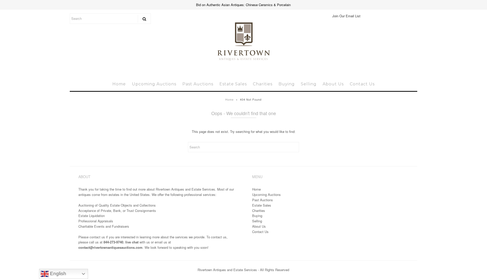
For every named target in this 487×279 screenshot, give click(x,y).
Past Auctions (197, 84)
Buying (287, 84)
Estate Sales (233, 84)
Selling (309, 84)
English (57, 273)
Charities (262, 84)
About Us (333, 84)
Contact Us (362, 84)
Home (119, 84)
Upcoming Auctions (154, 84)
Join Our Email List (346, 15)
